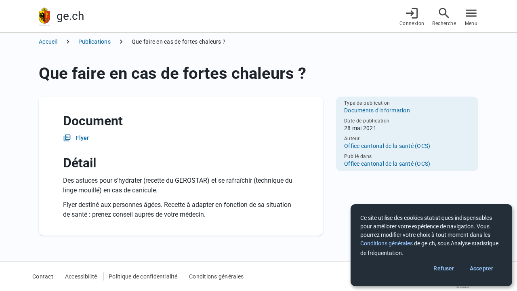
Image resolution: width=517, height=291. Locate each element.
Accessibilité (81, 276)
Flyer (82, 138)
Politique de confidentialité (143, 276)
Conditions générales (216, 276)
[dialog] (431, 245)
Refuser (443, 268)
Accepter (481, 268)
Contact (42, 276)
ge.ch (70, 16)
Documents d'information (377, 110)
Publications (94, 41)
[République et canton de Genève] (44, 16)
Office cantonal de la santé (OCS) (387, 146)
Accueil (48, 41)
